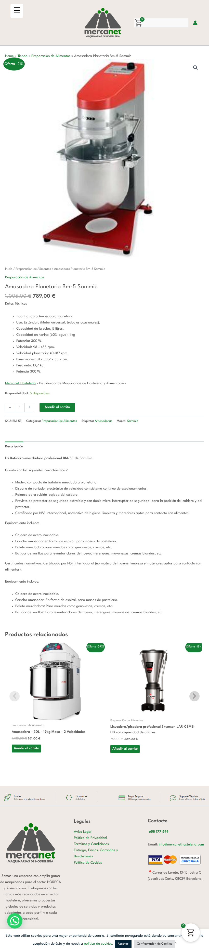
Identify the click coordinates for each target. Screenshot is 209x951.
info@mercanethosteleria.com (181, 844)
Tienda (23, 56)
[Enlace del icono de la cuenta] (195, 22)
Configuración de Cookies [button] (154, 943)
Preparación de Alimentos (50, 56)
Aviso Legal (83, 831)
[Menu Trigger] (16, 11)
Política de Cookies (88, 862)
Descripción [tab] (14, 446)
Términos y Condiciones (91, 844)
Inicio (8, 269)
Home (9, 56)
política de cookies (98, 943)
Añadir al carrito (57, 407)
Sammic (132, 421)
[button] (195, 67)
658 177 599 (158, 831)
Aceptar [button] (123, 943)
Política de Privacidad (90, 838)
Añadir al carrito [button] (26, 748)
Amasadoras (103, 421)
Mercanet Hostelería (20, 383)
